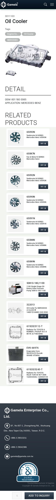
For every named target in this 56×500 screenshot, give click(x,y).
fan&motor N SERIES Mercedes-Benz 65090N (36, 201)
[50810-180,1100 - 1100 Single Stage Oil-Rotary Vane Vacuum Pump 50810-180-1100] (15, 289)
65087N (31, 153)
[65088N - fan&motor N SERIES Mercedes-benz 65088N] (15, 246)
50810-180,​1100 (36, 283)
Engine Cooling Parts (14, 34)
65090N (31, 196)
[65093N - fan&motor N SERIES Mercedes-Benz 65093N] (15, 138)
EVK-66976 (32, 347)
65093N (31, 132)
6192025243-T (35, 369)
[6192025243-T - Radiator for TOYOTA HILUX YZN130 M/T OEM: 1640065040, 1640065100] (15, 375)
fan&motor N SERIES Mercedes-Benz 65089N (36, 266)
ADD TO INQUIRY (39, 495)
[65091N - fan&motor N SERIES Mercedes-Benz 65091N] (15, 224)
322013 (31, 304)
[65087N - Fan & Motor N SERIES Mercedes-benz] (15, 159)
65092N (31, 175)
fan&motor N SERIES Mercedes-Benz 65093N (36, 136)
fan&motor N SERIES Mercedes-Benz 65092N (36, 180)
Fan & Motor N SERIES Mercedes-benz (35, 158)
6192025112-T (35, 326)
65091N (31, 218)
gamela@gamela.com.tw (22, 456)
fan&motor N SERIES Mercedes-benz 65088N (36, 244)
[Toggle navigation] (52, 4)
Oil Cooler (29, 34)
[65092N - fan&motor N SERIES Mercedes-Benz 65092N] (15, 181)
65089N (31, 261)
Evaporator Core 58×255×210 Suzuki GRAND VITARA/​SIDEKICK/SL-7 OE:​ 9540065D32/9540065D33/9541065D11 (37, 353)
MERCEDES (12, 40)
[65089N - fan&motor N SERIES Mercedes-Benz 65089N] (15, 267)
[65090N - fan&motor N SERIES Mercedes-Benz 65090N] (15, 203)
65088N (31, 240)
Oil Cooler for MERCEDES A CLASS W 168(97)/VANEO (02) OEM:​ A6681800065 (37, 310)
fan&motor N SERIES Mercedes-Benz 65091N (36, 223)
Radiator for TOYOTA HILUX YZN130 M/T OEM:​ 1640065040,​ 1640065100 (37, 375)
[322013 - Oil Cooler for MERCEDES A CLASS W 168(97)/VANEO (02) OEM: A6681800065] (15, 310)
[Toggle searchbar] (45, 4)
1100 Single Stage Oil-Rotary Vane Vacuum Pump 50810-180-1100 (36, 288)
